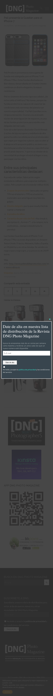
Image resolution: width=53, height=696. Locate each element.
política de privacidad (27, 370)
